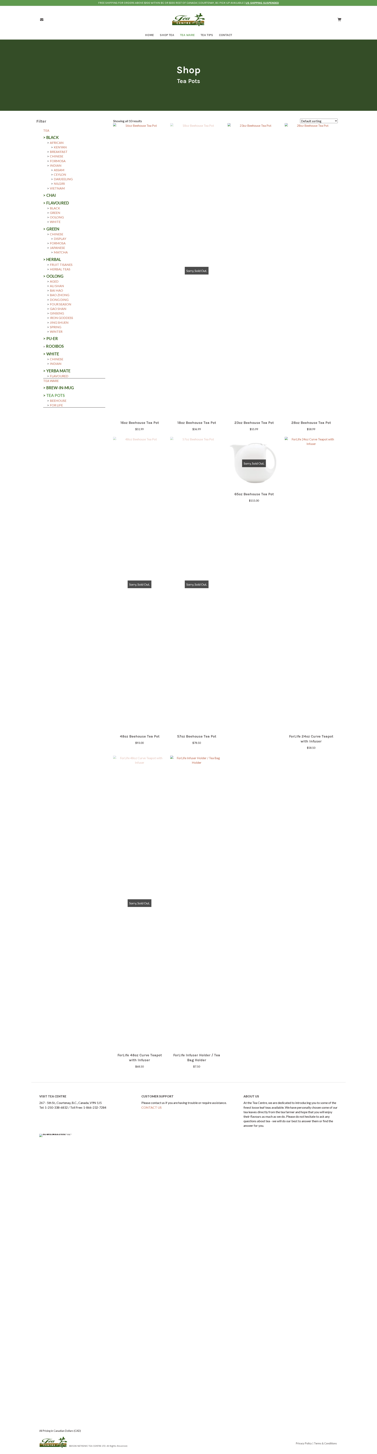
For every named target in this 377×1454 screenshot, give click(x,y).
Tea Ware (51, 381)
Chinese (56, 156)
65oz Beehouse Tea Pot (254, 494)
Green (55, 212)
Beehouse (58, 400)
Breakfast (59, 151)
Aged (54, 281)
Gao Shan (58, 309)
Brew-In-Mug (60, 387)
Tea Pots (55, 395)
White (55, 222)
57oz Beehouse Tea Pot (196, 736)
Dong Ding (59, 299)
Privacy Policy (304, 1443)
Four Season (60, 304)
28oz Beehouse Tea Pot (311, 423)
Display (60, 238)
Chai (51, 195)
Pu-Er (52, 338)
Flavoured (57, 203)
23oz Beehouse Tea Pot (254, 423)
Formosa (58, 161)
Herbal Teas (60, 269)
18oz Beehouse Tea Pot (196, 423)
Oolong (57, 217)
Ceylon (60, 174)
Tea (46, 130)
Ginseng (57, 313)
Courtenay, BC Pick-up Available (221, 3)
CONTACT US (151, 1107)
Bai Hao (56, 290)
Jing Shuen (59, 322)
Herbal (53, 259)
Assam (59, 170)
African (57, 142)
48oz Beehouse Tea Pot (139, 736)
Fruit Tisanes (61, 264)
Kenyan (60, 147)
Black (52, 137)
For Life (56, 405)
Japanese (57, 248)
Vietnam (57, 188)
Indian (55, 165)
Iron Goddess (61, 318)
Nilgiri (59, 183)
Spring (55, 327)
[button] (139, 413)
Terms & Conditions (325, 1443)
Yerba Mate (58, 370)
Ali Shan (57, 286)
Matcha (61, 252)
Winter (56, 331)
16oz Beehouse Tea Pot (139, 423)
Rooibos (55, 346)
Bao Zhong (59, 295)
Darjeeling (63, 179)
